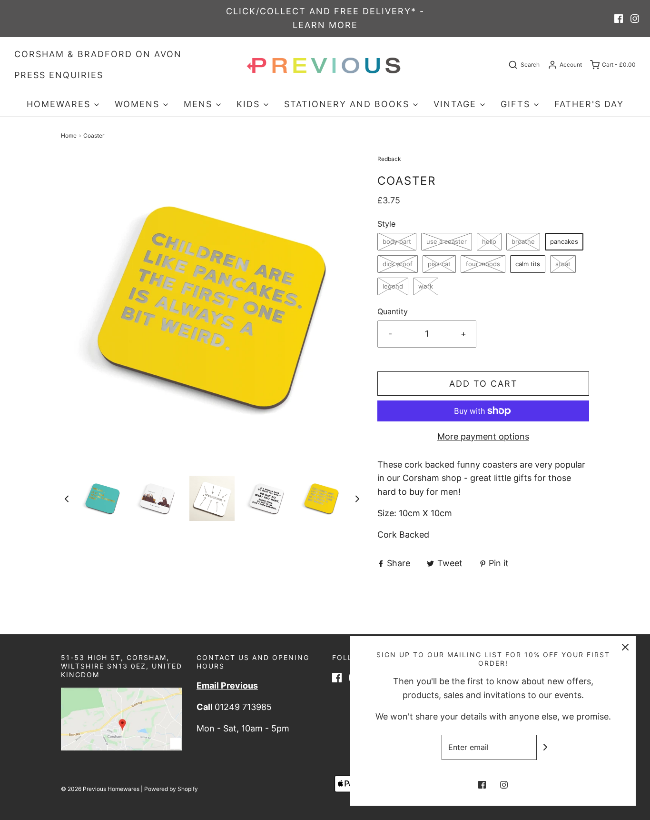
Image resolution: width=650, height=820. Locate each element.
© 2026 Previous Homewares (100, 788)
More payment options (483, 436)
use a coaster (446, 241)
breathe (523, 241)
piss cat (439, 264)
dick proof (398, 264)
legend (393, 286)
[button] (66, 498)
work (425, 286)
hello (489, 241)
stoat (563, 264)
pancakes (564, 241)
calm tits (527, 264)
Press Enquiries (58, 75)
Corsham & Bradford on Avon (98, 54)
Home (69, 135)
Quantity (392, 311)
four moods (483, 264)
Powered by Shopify (171, 788)
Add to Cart (483, 384)
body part (397, 241)
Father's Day (589, 104)
